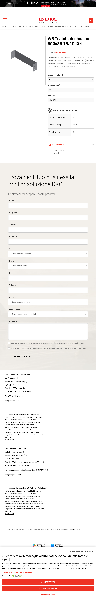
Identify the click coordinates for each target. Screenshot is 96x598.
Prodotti (11, 26)
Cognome (13, 213)
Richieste (13, 321)
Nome (11, 201)
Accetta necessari (48, 588)
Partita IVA (13, 237)
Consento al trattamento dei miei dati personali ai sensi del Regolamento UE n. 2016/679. (48, 343)
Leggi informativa (78, 343)
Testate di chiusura (83, 26)
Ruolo (11, 261)
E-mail (11, 273)
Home (4, 26)
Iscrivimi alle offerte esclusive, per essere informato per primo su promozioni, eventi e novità (49, 348)
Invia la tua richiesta (22, 356)
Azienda (12, 225)
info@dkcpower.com (13, 474)
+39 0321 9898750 (40, 470)
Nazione (12, 297)
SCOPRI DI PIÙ (9, 440)
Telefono (12, 285)
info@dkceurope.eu (12, 401)
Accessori (70, 26)
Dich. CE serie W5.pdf (59, 151)
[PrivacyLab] (16, 576)
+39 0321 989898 (15, 396)
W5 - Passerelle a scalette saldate (53, 26)
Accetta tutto (48, 582)
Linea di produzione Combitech (28, 26)
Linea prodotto (15, 309)
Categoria (13, 249)
